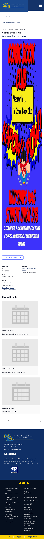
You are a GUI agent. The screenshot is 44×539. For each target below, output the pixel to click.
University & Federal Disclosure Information (11, 516)
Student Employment (28, 508)
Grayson (14, 459)
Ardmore (7, 459)
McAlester (29, 459)
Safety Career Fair (7, 331)
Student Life (5, 288)
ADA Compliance (11, 494)
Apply (19, 537)
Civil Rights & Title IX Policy (11, 503)
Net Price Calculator (31, 497)
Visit (8, 537)
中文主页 (32, 461)
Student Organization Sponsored (9, 288)
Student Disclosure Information (11, 498)
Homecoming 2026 (8, 408)
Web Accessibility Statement (11, 489)
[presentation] (20, 314)
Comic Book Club (7, 282)
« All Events (6, 17)
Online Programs (30, 488)
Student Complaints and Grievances (10, 509)
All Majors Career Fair (9, 369)
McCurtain (21, 459)
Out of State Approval (28, 529)
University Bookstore (28, 493)
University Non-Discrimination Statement (29, 523)
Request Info (32, 537)
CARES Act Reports (31, 501)
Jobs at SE (28, 504)
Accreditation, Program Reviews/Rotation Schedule (30, 515)
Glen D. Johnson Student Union (29, 269)
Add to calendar (13, 257)
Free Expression (10, 522)
